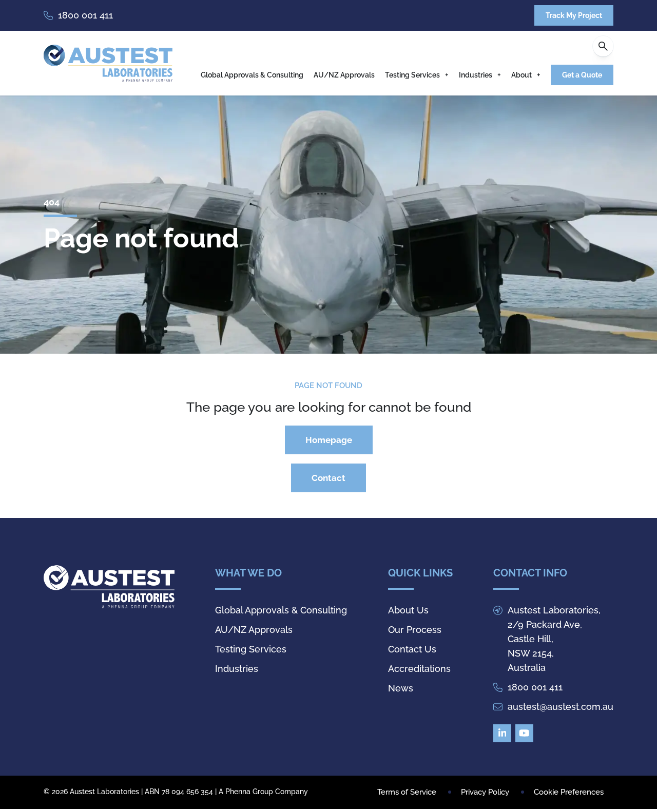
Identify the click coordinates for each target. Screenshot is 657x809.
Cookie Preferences (569, 792)
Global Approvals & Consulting (252, 75)
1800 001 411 (85, 15)
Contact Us (412, 649)
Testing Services (412, 75)
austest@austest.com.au (560, 706)
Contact (328, 478)
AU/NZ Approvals (344, 75)
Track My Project (574, 15)
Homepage (328, 440)
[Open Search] (603, 46)
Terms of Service (406, 792)
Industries (475, 75)
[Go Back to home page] (108, 63)
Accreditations (419, 668)
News (400, 688)
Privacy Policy (485, 792)
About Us (408, 610)
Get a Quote (582, 75)
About (521, 75)
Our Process (414, 629)
